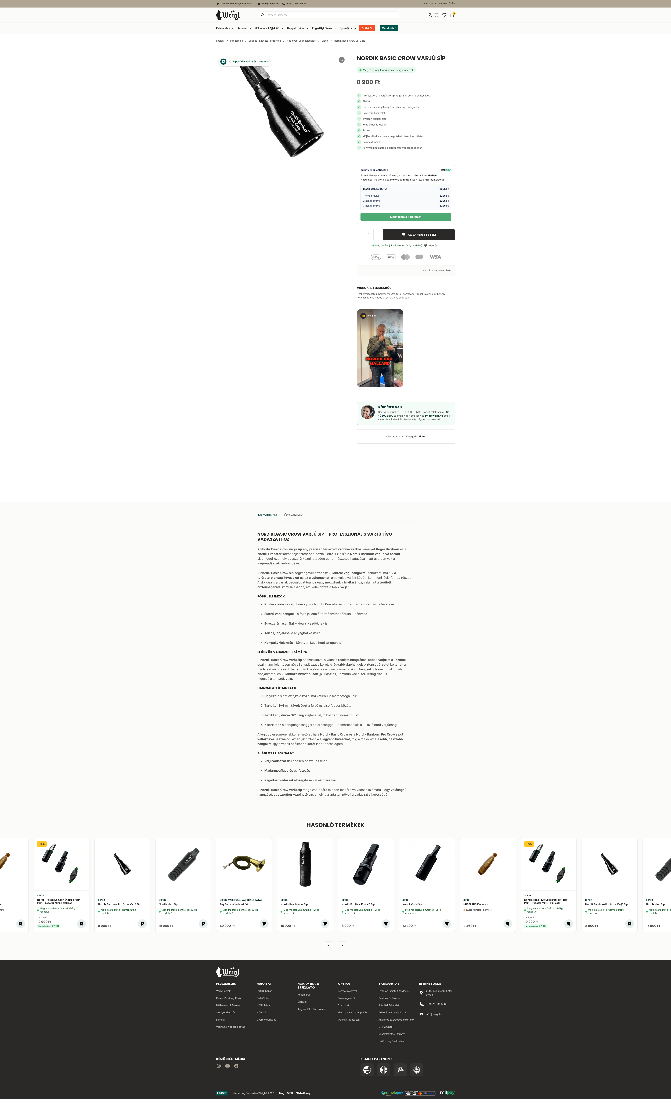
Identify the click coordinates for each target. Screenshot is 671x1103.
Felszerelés (236, 40)
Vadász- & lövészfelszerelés (265, 40)
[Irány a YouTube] (227, 1066)
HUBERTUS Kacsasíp (475, 904)
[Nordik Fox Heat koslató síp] (366, 864)
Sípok (325, 40)
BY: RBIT (222, 1092)
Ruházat (264, 983)
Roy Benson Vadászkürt (234, 904)
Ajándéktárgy (348, 28)
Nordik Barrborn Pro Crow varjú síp (119, 904)
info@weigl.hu (434, 415)
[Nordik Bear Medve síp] (305, 864)
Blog (426, 3)
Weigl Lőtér (389, 28)
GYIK (434, 3)
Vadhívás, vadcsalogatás (301, 40)
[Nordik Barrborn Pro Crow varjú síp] (122, 864)
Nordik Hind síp (168, 904)
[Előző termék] (329, 946)
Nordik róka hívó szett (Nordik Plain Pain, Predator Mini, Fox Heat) (58, 901)
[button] (436, 15)
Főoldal (220, 40)
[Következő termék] (342, 946)
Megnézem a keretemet (405, 216)
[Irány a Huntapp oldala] (416, 1070)
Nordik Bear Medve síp (294, 904)
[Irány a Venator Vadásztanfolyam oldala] (400, 1070)
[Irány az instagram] (218, 1066)
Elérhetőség (447, 3)
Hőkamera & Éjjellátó (308, 985)
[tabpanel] (335, 663)
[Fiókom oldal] (430, 15)
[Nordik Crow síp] (427, 864)
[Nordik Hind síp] (183, 864)
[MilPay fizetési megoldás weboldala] (447, 1093)
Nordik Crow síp (412, 904)
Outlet (365, 28)
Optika (344, 983)
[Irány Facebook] (236, 1066)
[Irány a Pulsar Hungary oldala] (367, 1070)
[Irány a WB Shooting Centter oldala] (383, 1070)
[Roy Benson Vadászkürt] (244, 864)
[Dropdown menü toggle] (233, 28)
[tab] (267, 515)
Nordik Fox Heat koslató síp (358, 904)
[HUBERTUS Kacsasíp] (488, 864)
